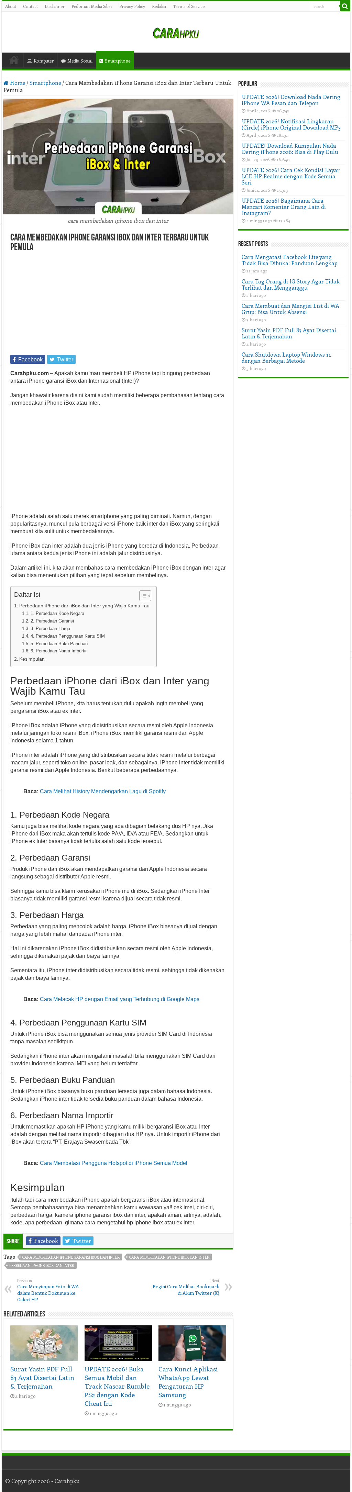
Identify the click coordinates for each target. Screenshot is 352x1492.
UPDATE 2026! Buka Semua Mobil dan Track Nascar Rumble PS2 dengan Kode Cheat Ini (117, 1386)
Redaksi (159, 6)
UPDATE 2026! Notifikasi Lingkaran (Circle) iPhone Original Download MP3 (291, 124)
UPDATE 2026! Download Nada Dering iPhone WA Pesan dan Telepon (291, 99)
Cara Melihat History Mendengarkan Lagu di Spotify (103, 791)
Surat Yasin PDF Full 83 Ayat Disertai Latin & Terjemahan (42, 1377)
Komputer (44, 61)
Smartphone (117, 61)
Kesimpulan (32, 659)
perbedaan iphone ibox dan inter (41, 1265)
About (10, 6)
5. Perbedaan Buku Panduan (59, 643)
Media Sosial (79, 61)
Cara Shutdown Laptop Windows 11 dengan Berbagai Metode (286, 357)
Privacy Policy (132, 6)
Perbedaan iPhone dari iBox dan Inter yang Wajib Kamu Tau (84, 605)
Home (14, 60)
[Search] (345, 6)
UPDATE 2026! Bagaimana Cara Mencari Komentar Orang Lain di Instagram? (284, 206)
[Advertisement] (118, 304)
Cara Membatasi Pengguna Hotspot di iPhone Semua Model (113, 1163)
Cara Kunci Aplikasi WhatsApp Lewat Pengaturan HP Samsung (188, 1382)
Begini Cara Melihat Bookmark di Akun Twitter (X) (186, 1287)
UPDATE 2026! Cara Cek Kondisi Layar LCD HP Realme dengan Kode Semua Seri (291, 176)
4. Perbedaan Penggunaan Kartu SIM (68, 636)
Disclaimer (55, 6)
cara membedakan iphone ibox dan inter (169, 1257)
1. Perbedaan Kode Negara (57, 613)
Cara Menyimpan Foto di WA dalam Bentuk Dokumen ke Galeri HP (48, 1290)
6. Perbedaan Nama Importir (59, 650)
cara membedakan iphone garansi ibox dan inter (71, 1257)
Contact (30, 6)
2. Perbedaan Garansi (52, 621)
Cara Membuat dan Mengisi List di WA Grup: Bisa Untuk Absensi (290, 308)
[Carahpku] (176, 32)
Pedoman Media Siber (92, 6)
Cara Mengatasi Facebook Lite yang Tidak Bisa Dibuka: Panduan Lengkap (290, 260)
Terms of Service (189, 6)
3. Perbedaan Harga (50, 628)
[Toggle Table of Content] (142, 596)
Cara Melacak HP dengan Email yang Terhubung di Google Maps (119, 999)
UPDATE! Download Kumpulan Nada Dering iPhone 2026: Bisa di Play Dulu (290, 148)
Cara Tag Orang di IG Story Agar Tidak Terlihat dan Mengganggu (291, 284)
